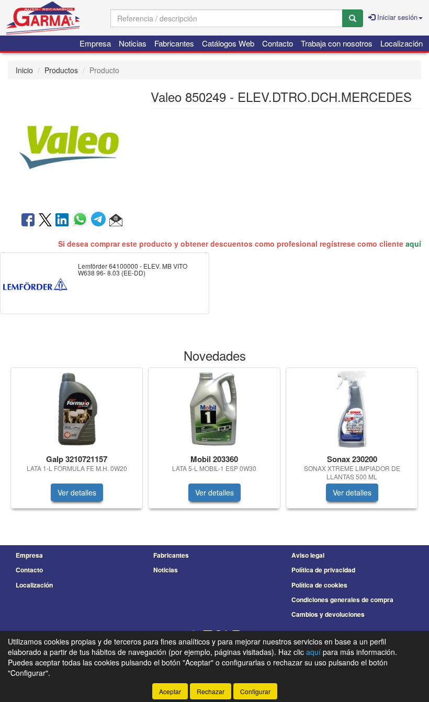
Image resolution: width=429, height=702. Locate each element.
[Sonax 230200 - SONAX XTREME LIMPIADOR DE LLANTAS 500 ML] (352, 409)
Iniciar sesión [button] (396, 17)
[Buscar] (352, 18)
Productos (61, 70)
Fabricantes (174, 43)
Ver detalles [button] (77, 492)
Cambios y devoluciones (328, 614)
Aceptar (170, 691)
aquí (413, 243)
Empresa (95, 43)
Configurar (255, 691)
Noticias (132, 43)
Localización (401, 43)
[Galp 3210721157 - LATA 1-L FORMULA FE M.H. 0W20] (76, 409)
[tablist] (214, 443)
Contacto (277, 43)
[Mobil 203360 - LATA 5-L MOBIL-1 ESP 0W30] (214, 409)
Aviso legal (307, 555)
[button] (115, 220)
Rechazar (210, 691)
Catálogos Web (228, 43)
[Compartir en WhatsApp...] (82, 220)
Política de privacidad (323, 569)
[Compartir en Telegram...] (100, 220)
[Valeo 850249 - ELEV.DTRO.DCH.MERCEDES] (71, 145)
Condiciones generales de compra (342, 599)
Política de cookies (319, 585)
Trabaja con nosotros (336, 43)
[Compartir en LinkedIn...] (62, 220)
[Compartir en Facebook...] (28, 220)
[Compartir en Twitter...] (45, 220)
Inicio (24, 70)
